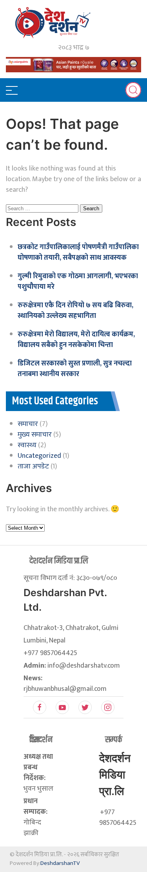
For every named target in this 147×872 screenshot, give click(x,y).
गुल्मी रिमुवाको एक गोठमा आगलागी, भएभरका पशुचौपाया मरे (78, 281)
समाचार (28, 424)
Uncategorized (39, 456)
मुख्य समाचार (35, 435)
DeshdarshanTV (60, 863)
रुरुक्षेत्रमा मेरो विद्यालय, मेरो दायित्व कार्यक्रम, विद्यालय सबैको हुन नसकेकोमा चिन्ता (76, 340)
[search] (133, 90)
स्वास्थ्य (27, 445)
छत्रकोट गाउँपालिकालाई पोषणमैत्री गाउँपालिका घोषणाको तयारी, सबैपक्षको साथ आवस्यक (78, 252)
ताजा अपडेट (33, 466)
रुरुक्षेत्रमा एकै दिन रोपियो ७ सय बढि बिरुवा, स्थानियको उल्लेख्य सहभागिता (75, 310)
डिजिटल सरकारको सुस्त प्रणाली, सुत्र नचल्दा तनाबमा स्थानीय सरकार (75, 369)
